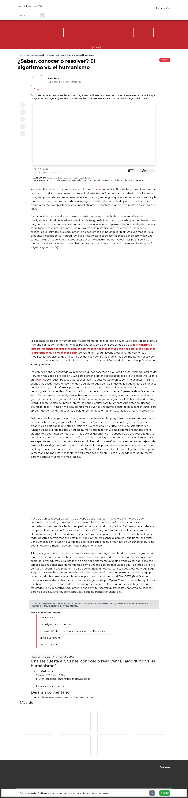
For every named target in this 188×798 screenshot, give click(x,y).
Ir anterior (164, 60)
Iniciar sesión (163, 8)
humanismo (74, 180)
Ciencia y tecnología (54, 178)
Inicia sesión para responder (51, 686)
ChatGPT (63, 180)
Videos (96, 47)
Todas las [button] (41, 657)
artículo (96, 189)
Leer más (106, 793)
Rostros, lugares (48, 644)
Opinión (35, 55)
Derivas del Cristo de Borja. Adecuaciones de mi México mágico (74, 631)
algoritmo (54, 180)
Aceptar (165, 793)
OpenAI (121, 180)
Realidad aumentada (134, 180)
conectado (59, 697)
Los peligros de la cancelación (56, 624)
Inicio (29, 55)
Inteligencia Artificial (108, 180)
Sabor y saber (47, 617)
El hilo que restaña (50, 638)
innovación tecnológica (89, 180)
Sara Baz (53, 78)
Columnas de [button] (63, 657)
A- (140, 170)
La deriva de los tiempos (73, 178)
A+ (144, 171)
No (152, 793)
